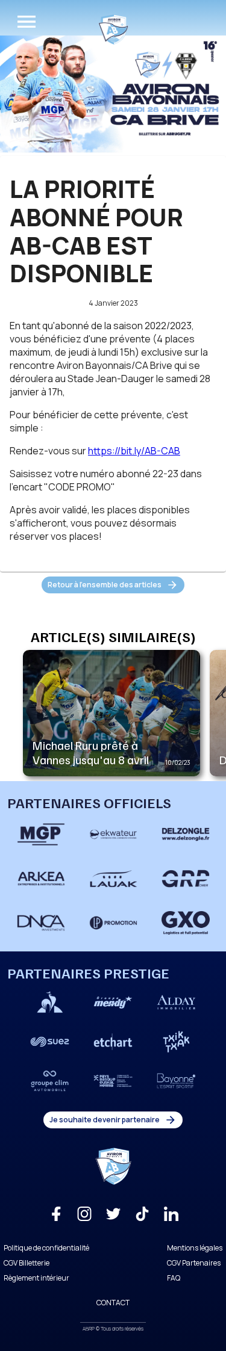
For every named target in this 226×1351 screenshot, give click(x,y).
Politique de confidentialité (46, 1248)
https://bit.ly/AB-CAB (134, 450)
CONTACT (113, 1302)
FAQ (173, 1278)
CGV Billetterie (26, 1263)
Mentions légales (194, 1248)
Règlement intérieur (36, 1278)
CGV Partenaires (194, 1263)
